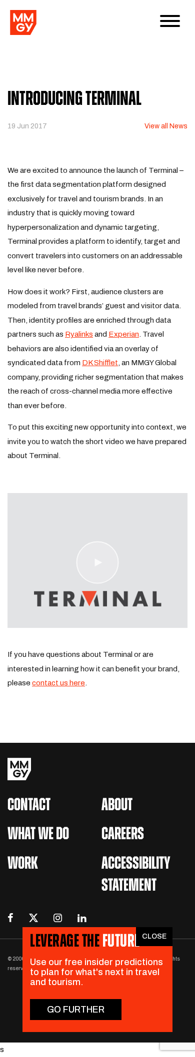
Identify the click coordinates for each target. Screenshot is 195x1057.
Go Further (75, 1010)
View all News (166, 126)
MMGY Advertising (98, 769)
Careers (123, 835)
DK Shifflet (100, 363)
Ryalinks (79, 334)
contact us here (58, 683)
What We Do (38, 835)
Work (23, 864)
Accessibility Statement (136, 875)
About (117, 806)
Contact (29, 806)
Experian (123, 334)
